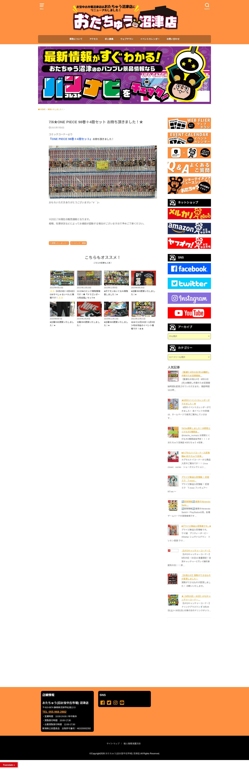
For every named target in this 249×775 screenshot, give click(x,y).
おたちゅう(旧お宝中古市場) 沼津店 (122, 753)
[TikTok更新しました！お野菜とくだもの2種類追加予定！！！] (173, 432)
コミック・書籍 (79, 243)
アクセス (93, 39)
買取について (75, 39)
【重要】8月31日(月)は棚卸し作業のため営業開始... (196, 374)
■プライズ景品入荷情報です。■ (196, 526)
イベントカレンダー (150, 39)
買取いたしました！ (60, 243)
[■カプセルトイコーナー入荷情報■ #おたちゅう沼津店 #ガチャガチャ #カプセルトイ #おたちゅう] (173, 456)
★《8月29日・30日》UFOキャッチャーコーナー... (196, 598)
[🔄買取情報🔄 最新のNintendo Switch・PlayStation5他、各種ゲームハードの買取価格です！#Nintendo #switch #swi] (173, 505)
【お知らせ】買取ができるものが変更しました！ (196, 577)
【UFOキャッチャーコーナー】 (196, 551)
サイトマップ (113, 743)
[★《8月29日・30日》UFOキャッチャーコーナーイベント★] (173, 600)
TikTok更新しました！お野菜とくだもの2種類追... (196, 430)
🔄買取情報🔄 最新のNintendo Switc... (196, 503)
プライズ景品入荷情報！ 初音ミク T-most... (195, 479)
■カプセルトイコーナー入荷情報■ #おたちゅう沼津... (196, 454)
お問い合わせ (173, 39)
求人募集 (109, 39)
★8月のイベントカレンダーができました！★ (196, 402)
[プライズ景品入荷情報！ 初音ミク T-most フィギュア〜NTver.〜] (173, 481)
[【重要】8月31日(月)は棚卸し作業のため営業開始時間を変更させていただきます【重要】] (173, 376)
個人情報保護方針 (132, 743)
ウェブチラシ (126, 39)
